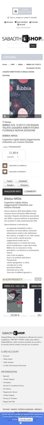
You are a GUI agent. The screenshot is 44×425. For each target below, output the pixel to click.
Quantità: (10, 157)
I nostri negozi (8, 379)
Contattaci (7, 382)
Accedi (22, 24)
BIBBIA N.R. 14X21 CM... (15, 286)
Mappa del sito (9, 402)
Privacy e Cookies (10, 398)
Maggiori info (12, 191)
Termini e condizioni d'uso (13, 386)
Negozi (14, 409)
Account (9, 22)
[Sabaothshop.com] (22, 38)
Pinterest (24, 185)
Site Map (6, 409)
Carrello (34, 22)
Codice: (5, 147)
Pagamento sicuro (10, 392)
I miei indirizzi (8, 362)
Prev (36, 279)
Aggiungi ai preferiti (17, 172)
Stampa (8, 122)
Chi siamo (7, 389)
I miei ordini (7, 359)
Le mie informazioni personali (14, 365)
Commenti (30, 191)
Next (40, 279)
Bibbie (20, 64)
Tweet (9, 181)
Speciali (6, 376)
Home (4, 64)
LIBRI (13, 64)
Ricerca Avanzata (25, 409)
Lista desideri (22, 22)
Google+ (10, 185)
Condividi (22, 181)
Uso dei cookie (25, 420)
